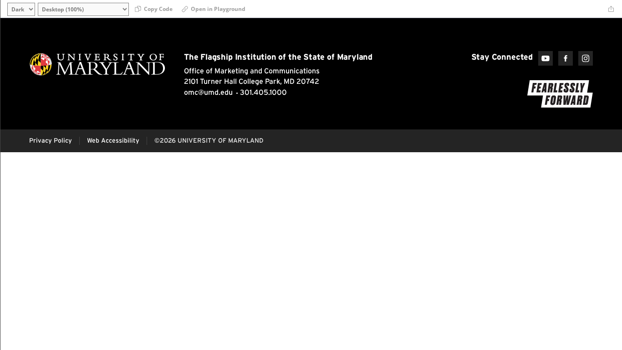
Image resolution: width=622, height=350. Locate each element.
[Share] (611, 9)
